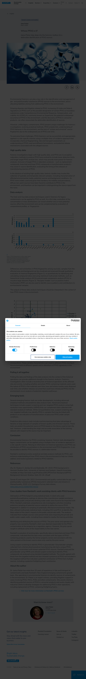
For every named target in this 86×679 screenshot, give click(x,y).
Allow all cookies (67, 357)
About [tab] (68, 325)
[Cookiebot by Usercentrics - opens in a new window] (72, 320)
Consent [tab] (17, 325)
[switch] (33, 350)
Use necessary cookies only (43, 357)
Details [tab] (43, 325)
